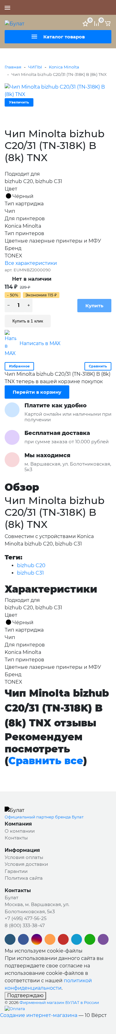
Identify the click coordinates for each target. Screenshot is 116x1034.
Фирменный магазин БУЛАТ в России (59, 1002)
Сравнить (98, 366)
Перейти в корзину (37, 392)
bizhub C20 (31, 565)
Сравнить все (45, 761)
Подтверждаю (25, 995)
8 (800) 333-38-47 (25, 925)
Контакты (16, 838)
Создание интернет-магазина (38, 1015)
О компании (20, 831)
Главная (13, 66)
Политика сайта (24, 878)
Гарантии (16, 871)
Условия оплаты (24, 857)
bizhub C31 (30, 573)
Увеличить (19, 102)
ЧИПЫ (35, 66)
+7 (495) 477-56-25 (90, 7)
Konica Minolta (64, 66)
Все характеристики (31, 263)
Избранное (19, 366)
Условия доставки (26, 864)
